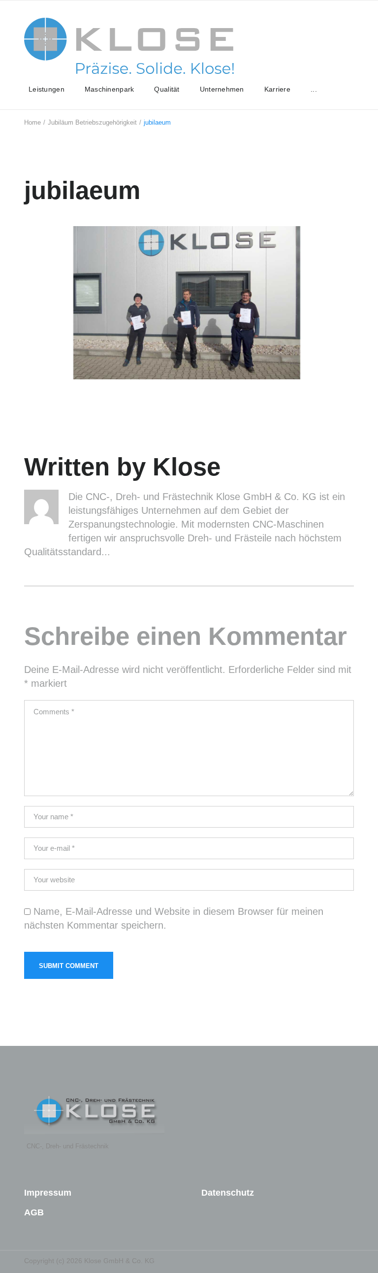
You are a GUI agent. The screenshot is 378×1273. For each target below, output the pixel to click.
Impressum (47, 1193)
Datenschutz (227, 1193)
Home (32, 122)
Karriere (277, 89)
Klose (186, 467)
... (314, 89)
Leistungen (46, 89)
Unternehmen (222, 89)
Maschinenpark (109, 89)
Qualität (166, 89)
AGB (34, 1212)
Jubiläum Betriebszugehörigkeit (92, 122)
